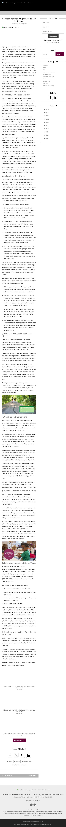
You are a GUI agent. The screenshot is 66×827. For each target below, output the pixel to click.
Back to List (18, 740)
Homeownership (47, 74)
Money (44, 79)
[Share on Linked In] (28, 755)
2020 (47, 129)
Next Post (31, 775)
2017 (47, 138)
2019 (47, 132)
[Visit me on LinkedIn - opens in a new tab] (56, 97)
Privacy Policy (26, 815)
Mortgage (45, 83)
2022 (47, 122)
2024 (47, 116)
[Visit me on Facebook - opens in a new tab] (50, 97)
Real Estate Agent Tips (48, 76)
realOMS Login (48, 824)
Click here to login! (53, 42)
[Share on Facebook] (10, 755)
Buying (44, 69)
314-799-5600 (35, 801)
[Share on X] (16, 755)
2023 (47, 119)
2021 (47, 126)
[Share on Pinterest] (22, 755)
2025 (47, 113)
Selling (44, 67)
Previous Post (8, 775)
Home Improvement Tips (48, 85)
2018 (47, 135)
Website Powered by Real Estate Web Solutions (33, 821)
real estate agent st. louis (20, 765)
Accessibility (33, 815)
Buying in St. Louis (27, 761)
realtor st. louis (46, 81)
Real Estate (45, 65)
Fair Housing (39, 815)
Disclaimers (42, 824)
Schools (10, 761)
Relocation (17, 761)
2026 (47, 109)
